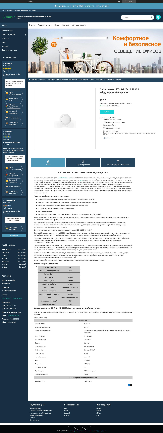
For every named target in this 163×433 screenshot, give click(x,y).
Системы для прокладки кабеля (41, 410)
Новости (5, 38)
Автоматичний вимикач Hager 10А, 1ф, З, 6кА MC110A (14, 83)
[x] (131, 386)
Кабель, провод (35, 408)
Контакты (65, 25)
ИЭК (97, 415)
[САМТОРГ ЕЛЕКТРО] (9, 17)
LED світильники (72, 79)
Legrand (67, 413)
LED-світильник (65, 178)
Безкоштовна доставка (113, 120)
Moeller (98, 408)
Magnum (67, 415)
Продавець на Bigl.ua (81, 429)
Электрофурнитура (36, 415)
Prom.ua (92, 427)
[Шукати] (151, 17)
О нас (57, 25)
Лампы (32, 417)
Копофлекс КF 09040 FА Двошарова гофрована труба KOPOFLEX (14, 158)
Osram (98, 410)
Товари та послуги (38, 79)
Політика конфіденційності (97, 431)
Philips (98, 413)
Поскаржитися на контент (79, 431)
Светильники (34, 420)
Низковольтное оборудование (40, 413)
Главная (32, 25)
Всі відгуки (14, 235)
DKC (65, 408)
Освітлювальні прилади (56, 79)
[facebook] (129, 386)
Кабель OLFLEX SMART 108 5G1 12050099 (14, 219)
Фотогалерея (7, 31)
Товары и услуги (44, 25)
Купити (106, 112)
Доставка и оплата (79, 25)
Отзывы (5, 46)
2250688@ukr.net (13, 316)
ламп (81, 180)
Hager (66, 410)
